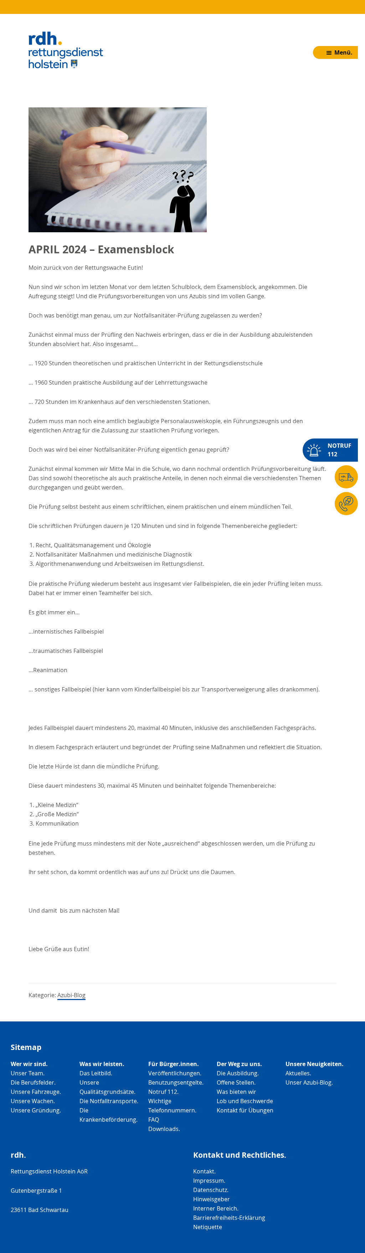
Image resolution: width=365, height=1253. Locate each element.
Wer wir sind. (29, 1064)
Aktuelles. (298, 1073)
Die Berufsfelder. (33, 1082)
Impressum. (209, 1180)
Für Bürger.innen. (173, 1064)
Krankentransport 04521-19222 (362, 478)
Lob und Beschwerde (245, 1101)
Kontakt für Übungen (245, 1110)
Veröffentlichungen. (174, 1073)
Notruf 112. (163, 1092)
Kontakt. (204, 1171)
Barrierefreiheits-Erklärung (229, 1218)
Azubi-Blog (71, 995)
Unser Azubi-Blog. (309, 1082)
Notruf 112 (339, 450)
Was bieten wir (236, 1092)
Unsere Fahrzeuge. (36, 1092)
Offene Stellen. (236, 1082)
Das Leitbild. (95, 1073)
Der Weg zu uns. (239, 1064)
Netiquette (207, 1227)
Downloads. (164, 1129)
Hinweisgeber (211, 1199)
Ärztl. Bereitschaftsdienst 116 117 (362, 505)
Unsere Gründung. (36, 1110)
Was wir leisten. (101, 1064)
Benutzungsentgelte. (176, 1082)
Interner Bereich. (215, 1208)
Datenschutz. (210, 1190)
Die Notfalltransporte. (108, 1101)
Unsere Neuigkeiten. (315, 1064)
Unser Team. (28, 1073)
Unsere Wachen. (33, 1101)
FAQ (153, 1119)
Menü (342, 52)
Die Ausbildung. (238, 1073)
